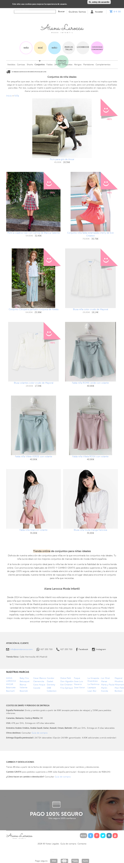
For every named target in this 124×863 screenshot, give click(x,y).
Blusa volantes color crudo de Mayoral (33, 382)
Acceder (99, 12)
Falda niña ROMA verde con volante (90, 382)
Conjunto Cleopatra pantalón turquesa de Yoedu (33, 309)
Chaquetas (67, 64)
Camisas (21, 64)
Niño (54, 48)
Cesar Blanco (39, 678)
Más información (20, 9)
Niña (26, 48)
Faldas (49, 64)
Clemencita (38, 681)
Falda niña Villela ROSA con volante (90, 456)
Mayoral (118, 678)
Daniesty (51, 684)
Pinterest (96, 835)
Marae (104, 681)
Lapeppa (92, 687)
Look (83, 47)
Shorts (30, 64)
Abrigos (78, 64)
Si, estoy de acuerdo (99, 2)
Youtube (115, 835)
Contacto (82, 843)
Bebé (40, 48)
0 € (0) (117, 11)
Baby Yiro (24, 678)
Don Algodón (66, 681)
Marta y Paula (107, 684)
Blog (83, 835)
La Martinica (93, 684)
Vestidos (11, 64)
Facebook (83, 649)
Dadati (50, 681)
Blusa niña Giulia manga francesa (90, 530)
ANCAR (9, 684)
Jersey (57, 64)
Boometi (24, 691)
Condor (50, 678)
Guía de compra (39, 733)
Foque (77, 678)
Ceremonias (97, 48)
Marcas (69, 48)
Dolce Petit (65, 678)
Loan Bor (92, 691)
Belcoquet (24, 681)
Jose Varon (79, 687)
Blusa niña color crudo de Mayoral (90, 309)
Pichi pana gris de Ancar (62, 159)
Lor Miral (105, 678)
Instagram (101, 649)
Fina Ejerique (66, 688)
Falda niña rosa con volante (33, 530)
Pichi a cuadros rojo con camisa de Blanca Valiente (33, 232)
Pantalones (88, 64)
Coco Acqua (39, 684)
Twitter (103, 835)
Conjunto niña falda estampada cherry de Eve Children (90, 234)
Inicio (62, 27)
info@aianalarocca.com (21, 649)
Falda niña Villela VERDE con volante (33, 456)
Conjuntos (40, 64)
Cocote (36, 688)
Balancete (11, 687)
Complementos (103, 64)
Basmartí (10, 691)
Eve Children (66, 684)
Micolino (119, 681)
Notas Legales (52, 843)
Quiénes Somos (77, 12)
